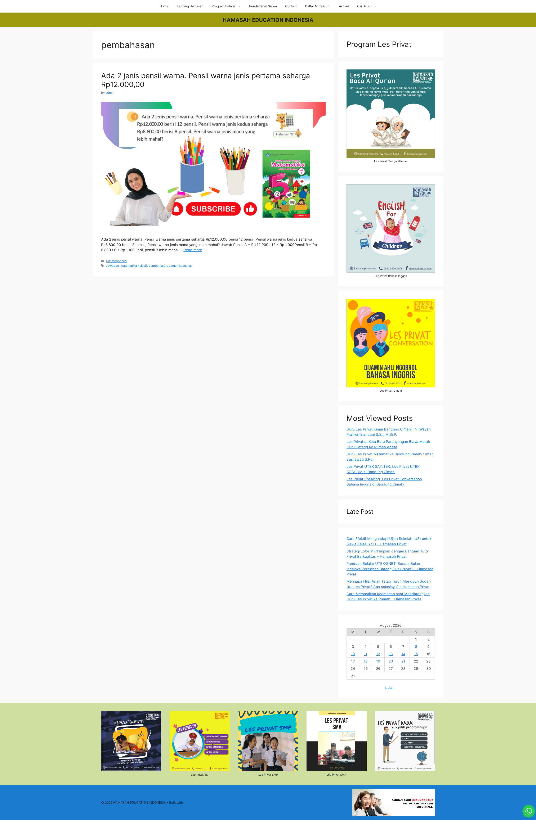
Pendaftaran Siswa (263, 6)
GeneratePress (195, 803)
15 (416, 654)
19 (378, 661)
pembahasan (158, 265)
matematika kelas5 (133, 265)
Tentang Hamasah (190, 6)
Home (164, 6)
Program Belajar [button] (224, 6)
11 (365, 654)
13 (391, 654)
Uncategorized (116, 261)
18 (365, 661)
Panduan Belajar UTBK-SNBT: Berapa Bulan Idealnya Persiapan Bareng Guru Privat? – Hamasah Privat (390, 568)
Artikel (344, 6)
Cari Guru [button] (364, 6)
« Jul (389, 687)
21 (403, 661)
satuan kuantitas (180, 265)
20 (391, 661)
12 (378, 654)
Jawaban (112, 265)
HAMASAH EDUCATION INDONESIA (268, 20)
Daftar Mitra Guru (318, 6)
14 (403, 654)
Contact (291, 6)
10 (353, 654)
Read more (193, 250)
